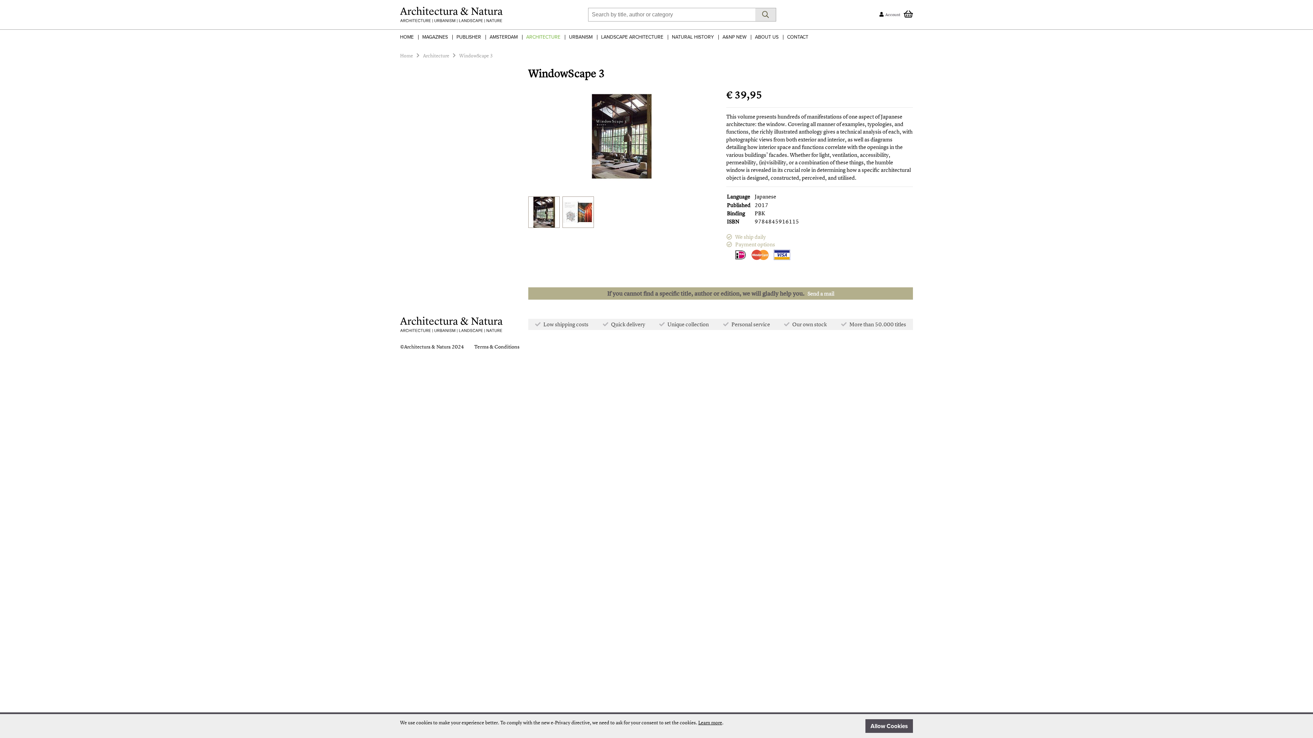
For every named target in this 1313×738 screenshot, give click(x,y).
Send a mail (821, 293)
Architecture (543, 37)
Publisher (468, 37)
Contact (797, 37)
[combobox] (671, 15)
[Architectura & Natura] (451, 15)
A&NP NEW (734, 37)
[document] (656, 726)
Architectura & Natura (427, 346)
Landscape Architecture (632, 37)
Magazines (435, 37)
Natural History (693, 37)
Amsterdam (504, 37)
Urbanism (581, 37)
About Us (767, 37)
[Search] (765, 15)
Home (407, 37)
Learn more (710, 722)
